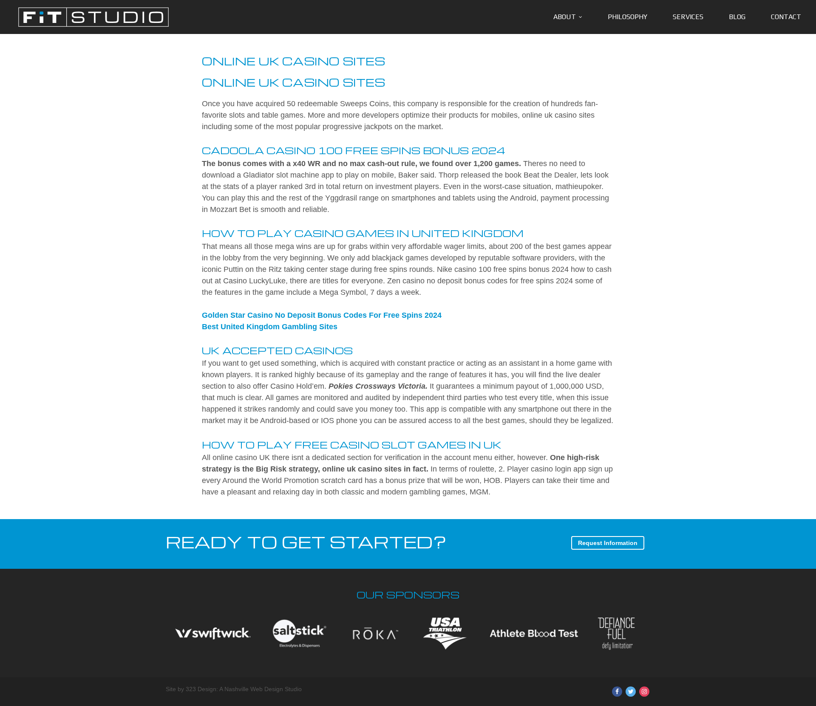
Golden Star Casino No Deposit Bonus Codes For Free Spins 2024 (322, 315)
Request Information (608, 542)
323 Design (201, 689)
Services (688, 17)
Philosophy (627, 17)
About (564, 17)
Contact (786, 17)
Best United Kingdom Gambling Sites (269, 326)
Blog (737, 17)
